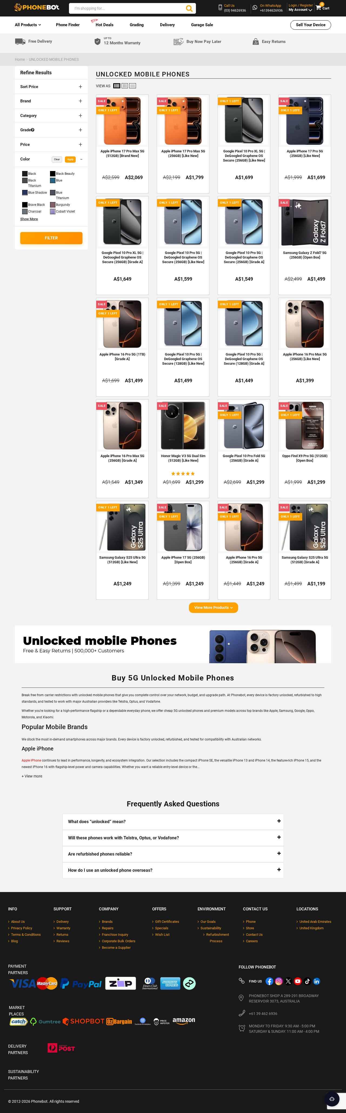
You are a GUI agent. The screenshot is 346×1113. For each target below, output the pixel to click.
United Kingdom (312, 928)
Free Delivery (40, 41)
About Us (18, 922)
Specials (161, 928)
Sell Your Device (310, 24)
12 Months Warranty (122, 41)
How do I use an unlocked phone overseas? (110, 870)
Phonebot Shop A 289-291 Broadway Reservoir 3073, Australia (284, 998)
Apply (70, 159)
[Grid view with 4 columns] (116, 85)
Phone (251, 922)
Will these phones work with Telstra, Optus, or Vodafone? (123, 837)
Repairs (108, 928)
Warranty (63, 928)
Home (20, 59)
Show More (29, 219)
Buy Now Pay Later (204, 41)
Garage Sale (202, 24)
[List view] (132, 85)
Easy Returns (274, 41)
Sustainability (211, 928)
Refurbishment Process (217, 938)
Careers (252, 941)
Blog (14, 941)
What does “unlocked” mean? (97, 821)
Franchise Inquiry (115, 935)
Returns (62, 935)
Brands (107, 922)
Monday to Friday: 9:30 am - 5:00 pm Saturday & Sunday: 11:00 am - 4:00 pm (284, 1029)
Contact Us (254, 935)
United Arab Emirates (315, 922)
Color (46, 159)
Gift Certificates (167, 922)
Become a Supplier (116, 948)
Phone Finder (67, 24)
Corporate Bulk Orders (118, 941)
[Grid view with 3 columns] (125, 85)
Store (250, 928)
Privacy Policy (21, 928)
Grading (137, 24)
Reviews (62, 941)
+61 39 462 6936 (263, 1013)
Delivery (167, 24)
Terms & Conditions (26, 935)
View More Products (211, 607)
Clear (57, 159)
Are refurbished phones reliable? (100, 854)
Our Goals (208, 922)
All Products (26, 24)
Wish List (162, 935)
